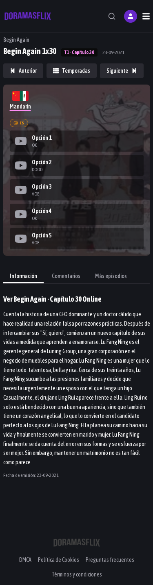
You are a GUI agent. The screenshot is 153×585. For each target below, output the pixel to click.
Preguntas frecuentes (110, 560)
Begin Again (16, 40)
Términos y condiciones (76, 574)
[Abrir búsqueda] (111, 16)
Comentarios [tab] (66, 276)
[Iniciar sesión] (130, 16)
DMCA (25, 560)
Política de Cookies (58, 560)
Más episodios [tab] (111, 276)
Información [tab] (23, 276)
